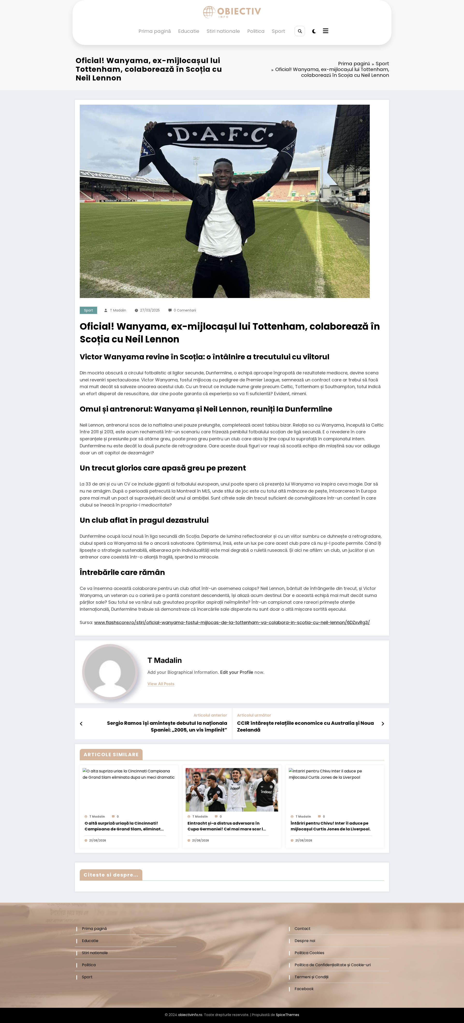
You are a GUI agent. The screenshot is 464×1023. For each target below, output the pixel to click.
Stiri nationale (223, 31)
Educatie (188, 31)
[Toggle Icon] (325, 31)
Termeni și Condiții (311, 977)
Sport (278, 31)
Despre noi (305, 940)
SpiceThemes (287, 1014)
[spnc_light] (314, 31)
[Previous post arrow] (81, 724)
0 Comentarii (185, 310)
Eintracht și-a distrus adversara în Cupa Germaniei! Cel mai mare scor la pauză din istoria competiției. (227, 826)
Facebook (304, 989)
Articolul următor (254, 715)
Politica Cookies (309, 953)
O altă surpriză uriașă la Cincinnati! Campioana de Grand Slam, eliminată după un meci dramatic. (124, 826)
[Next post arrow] (382, 724)
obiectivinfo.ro (190, 1014)
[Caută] (300, 31)
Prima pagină (154, 31)
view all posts (160, 684)
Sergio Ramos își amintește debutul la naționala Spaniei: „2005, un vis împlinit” (167, 726)
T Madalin (118, 310)
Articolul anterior (210, 715)
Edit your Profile (236, 672)
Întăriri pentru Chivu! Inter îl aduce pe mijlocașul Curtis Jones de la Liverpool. (330, 826)
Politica (256, 31)
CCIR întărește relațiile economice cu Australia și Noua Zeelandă (305, 726)
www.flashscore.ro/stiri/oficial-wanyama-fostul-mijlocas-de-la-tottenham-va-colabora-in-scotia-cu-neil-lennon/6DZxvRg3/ (232, 622)
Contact (303, 928)
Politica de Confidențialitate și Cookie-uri (333, 965)
